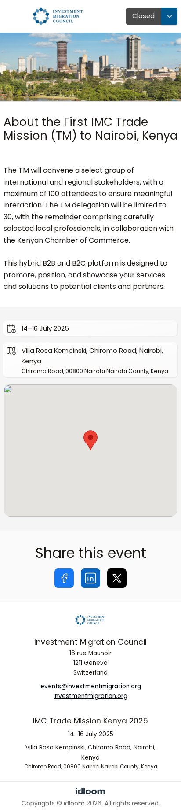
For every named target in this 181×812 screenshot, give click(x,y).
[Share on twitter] (117, 578)
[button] (90, 440)
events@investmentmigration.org (90, 686)
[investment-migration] (90, 620)
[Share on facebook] (64, 578)
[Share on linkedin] (90, 578)
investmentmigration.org (90, 696)
